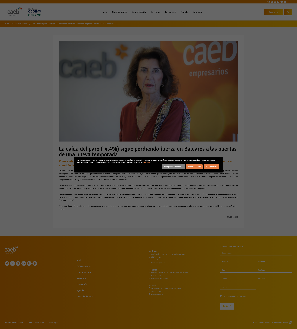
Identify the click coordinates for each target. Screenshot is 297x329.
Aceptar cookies (194, 167)
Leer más (146, 162)
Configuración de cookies (173, 167)
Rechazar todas (211, 167)
